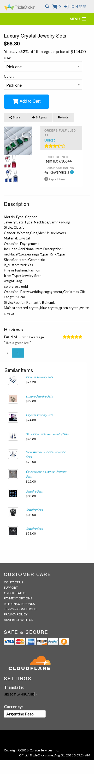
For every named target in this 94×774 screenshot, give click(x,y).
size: (7, 58)
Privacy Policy (15, 614)
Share (16, 117)
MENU (76, 19)
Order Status (14, 593)
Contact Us (13, 582)
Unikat (49, 140)
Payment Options (18, 598)
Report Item (56, 179)
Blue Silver (47, 434)
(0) (59, 6)
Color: (9, 76)
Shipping (40, 117)
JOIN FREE (78, 6)
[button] (7, 353)
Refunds (63, 117)
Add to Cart (29, 101)
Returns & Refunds (19, 604)
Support (11, 587)
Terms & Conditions (20, 609)
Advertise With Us (18, 620)
